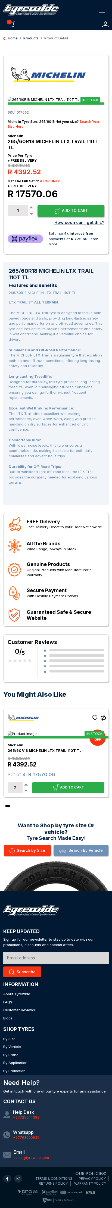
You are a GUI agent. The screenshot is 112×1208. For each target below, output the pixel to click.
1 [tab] (7, 806)
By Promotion (14, 1071)
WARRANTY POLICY (90, 1183)
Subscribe (26, 971)
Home (10, 38)
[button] (12, 23)
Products (31, 38)
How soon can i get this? (79, 222)
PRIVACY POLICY (92, 1178)
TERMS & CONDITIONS (53, 1178)
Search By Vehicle (86, 850)
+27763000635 (26, 1137)
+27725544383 (26, 1117)
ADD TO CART (74, 210)
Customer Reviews (19, 1010)
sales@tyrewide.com (31, 1157)
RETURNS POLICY (53, 1183)
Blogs (8, 1018)
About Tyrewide (16, 994)
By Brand (10, 1055)
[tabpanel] (56, 753)
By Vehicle (12, 1046)
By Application (15, 1062)
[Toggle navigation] (102, 10)
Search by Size (31, 850)
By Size (9, 1039)
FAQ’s (8, 1002)
